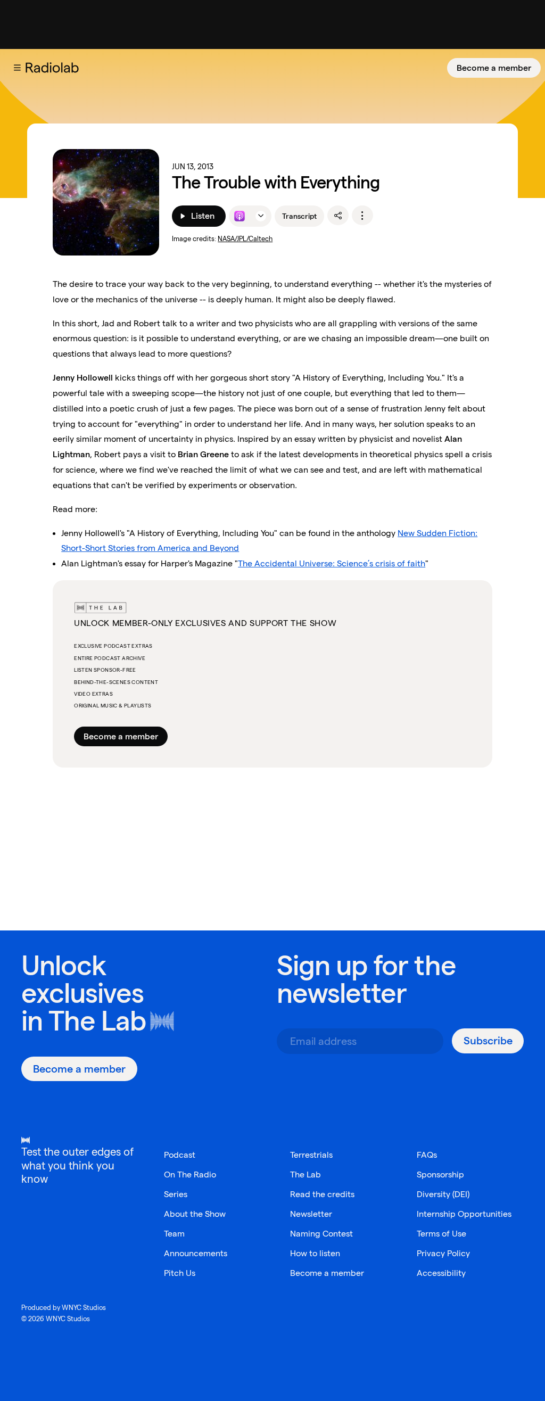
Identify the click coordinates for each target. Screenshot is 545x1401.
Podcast (179, 1154)
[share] (338, 215)
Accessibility (441, 1273)
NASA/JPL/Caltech (245, 238)
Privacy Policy (443, 1253)
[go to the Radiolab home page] (54, 67)
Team (174, 1233)
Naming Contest (321, 1233)
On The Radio (190, 1174)
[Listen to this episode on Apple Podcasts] (239, 216)
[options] (362, 215)
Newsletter (311, 1213)
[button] (17, 67)
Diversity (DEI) (443, 1194)
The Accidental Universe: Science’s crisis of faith (331, 563)
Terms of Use (441, 1233)
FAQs (427, 1154)
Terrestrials (311, 1154)
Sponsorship (440, 1174)
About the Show (195, 1213)
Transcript (299, 216)
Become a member (494, 67)
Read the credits (322, 1194)
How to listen (315, 1253)
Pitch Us (179, 1273)
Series (175, 1194)
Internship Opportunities (464, 1213)
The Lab (97, 1021)
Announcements (195, 1253)
